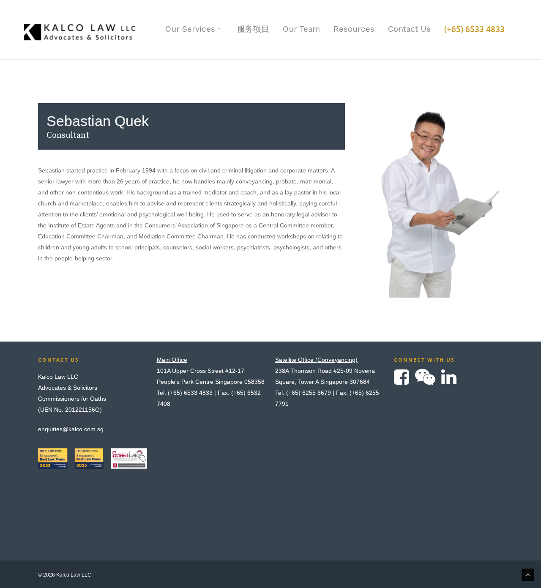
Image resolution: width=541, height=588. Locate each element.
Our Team (301, 29)
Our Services (190, 29)
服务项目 (253, 29)
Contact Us (409, 29)
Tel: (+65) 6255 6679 (303, 392)
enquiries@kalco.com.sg (71, 429)
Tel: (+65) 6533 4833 (185, 392)
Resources (353, 29)
